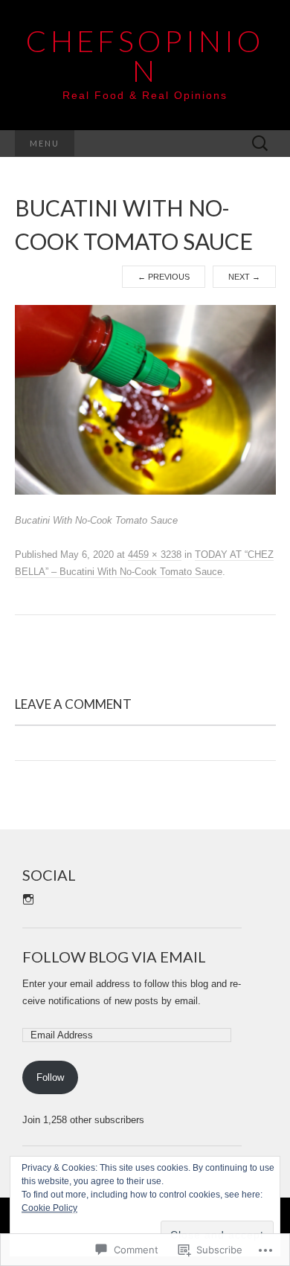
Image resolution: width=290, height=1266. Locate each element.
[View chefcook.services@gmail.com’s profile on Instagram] (28, 899)
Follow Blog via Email (114, 956)
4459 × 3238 (154, 554)
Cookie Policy (49, 1208)
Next (244, 276)
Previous (164, 276)
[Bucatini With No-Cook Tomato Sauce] (145, 399)
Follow (50, 1077)
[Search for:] (260, 144)
